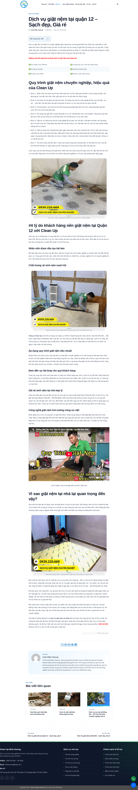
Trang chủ (44, 4)
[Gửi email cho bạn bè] (69, 644)
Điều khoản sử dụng (112, 758)
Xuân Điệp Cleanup (37, 30)
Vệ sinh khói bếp (80, 4)
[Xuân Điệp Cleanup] (35, 658)
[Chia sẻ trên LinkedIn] (75, 644)
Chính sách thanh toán (112, 763)
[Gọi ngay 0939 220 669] (133, 778)
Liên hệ (94, 4)
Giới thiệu (51, 4)
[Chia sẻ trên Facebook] (62, 644)
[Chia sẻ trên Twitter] (65, 644)
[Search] (117, 4)
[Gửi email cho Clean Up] (7, 778)
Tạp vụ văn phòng (71, 767)
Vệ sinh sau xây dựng (72, 763)
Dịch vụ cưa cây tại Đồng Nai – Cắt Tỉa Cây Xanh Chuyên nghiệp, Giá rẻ (98, 714)
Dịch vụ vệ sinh (34, 13)
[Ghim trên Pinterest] (72, 644)
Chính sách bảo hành (112, 767)
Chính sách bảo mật (111, 754)
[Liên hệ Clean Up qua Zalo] (2, 778)
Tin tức (88, 4)
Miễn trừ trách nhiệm (112, 771)
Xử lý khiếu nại (110, 775)
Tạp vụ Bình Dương (68, 4)
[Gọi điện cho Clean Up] (12, 778)
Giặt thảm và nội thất (72, 771)
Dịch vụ (58, 4)
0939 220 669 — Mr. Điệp (11, 760)
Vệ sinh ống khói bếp (72, 775)
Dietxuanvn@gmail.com (10, 764)
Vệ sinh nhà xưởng (71, 758)
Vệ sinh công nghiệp (72, 754)
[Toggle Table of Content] (46, 38)
